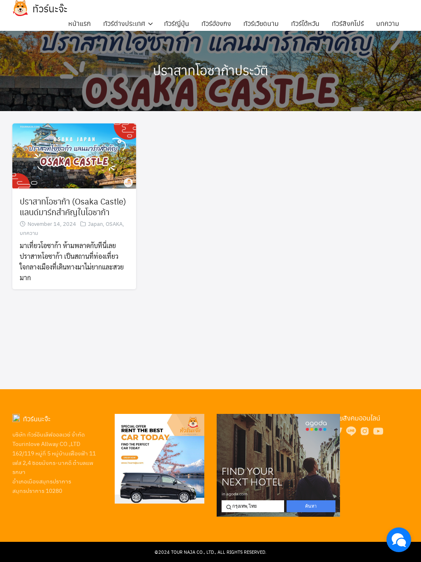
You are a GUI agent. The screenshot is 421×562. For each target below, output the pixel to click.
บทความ (387, 23)
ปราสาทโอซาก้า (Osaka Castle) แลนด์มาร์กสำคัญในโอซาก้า (73, 206)
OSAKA (114, 224)
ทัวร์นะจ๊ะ (49, 8)
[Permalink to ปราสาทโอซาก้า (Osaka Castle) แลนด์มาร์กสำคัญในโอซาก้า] (74, 155)
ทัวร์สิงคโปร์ (348, 23)
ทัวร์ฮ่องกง (216, 23)
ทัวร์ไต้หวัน (305, 23)
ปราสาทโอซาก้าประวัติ (210, 69)
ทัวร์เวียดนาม (261, 23)
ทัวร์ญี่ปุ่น (176, 23)
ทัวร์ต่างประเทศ (124, 23)
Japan (95, 224)
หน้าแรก (79, 23)
